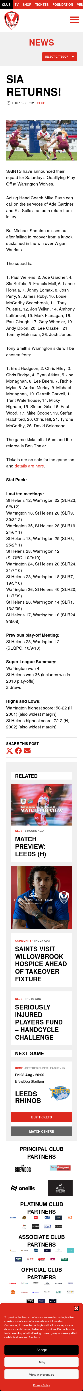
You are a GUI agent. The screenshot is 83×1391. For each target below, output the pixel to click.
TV (17, 4)
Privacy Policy (41, 1385)
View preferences (41, 1374)
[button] (76, 1308)
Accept (42, 1350)
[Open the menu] (74, 20)
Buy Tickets (41, 1117)
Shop (27, 4)
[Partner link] (22, 1168)
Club (6, 4)
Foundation (62, 4)
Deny (41, 1362)
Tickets (41, 4)
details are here (29, 466)
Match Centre (41, 1131)
